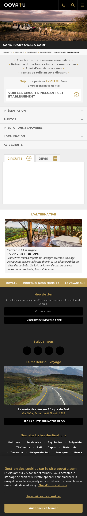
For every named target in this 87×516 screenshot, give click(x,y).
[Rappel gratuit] (63, 5)
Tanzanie (32, 52)
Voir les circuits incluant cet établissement (36, 94)
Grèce (78, 452)
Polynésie (75, 442)
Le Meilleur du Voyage (43, 362)
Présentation (15, 110)
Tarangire (46, 52)
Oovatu (7, 52)
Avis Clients (13, 144)
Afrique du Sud (39, 452)
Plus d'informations (52, 485)
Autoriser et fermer (43, 508)
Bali (39, 447)
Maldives (14, 442)
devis (43, 158)
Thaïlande (23, 447)
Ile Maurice (33, 442)
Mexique (62, 452)
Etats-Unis (69, 447)
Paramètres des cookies (43, 496)
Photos (10, 119)
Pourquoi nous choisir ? (41, 283)
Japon (52, 447)
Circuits (15, 158)
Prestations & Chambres (23, 127)
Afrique (19, 52)
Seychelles (55, 442)
